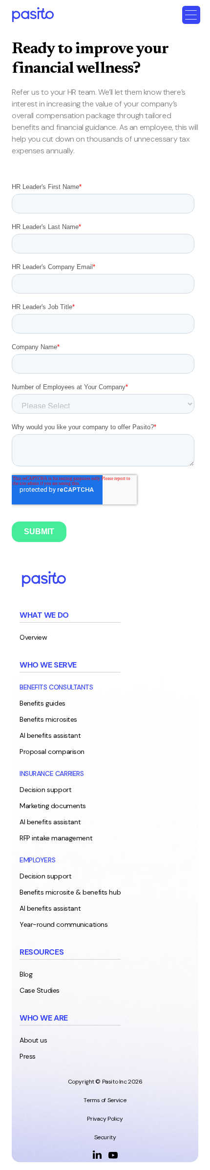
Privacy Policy (105, 1119)
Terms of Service (105, 1100)
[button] (191, 15)
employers (37, 860)
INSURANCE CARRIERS (52, 773)
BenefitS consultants (56, 687)
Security (105, 1137)
